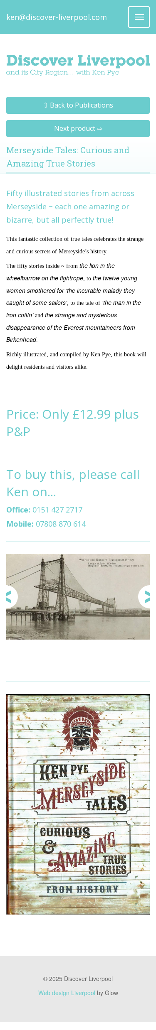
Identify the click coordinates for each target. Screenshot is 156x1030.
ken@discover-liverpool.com (56, 17)
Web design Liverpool (66, 992)
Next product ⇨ (78, 128)
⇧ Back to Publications (78, 105)
